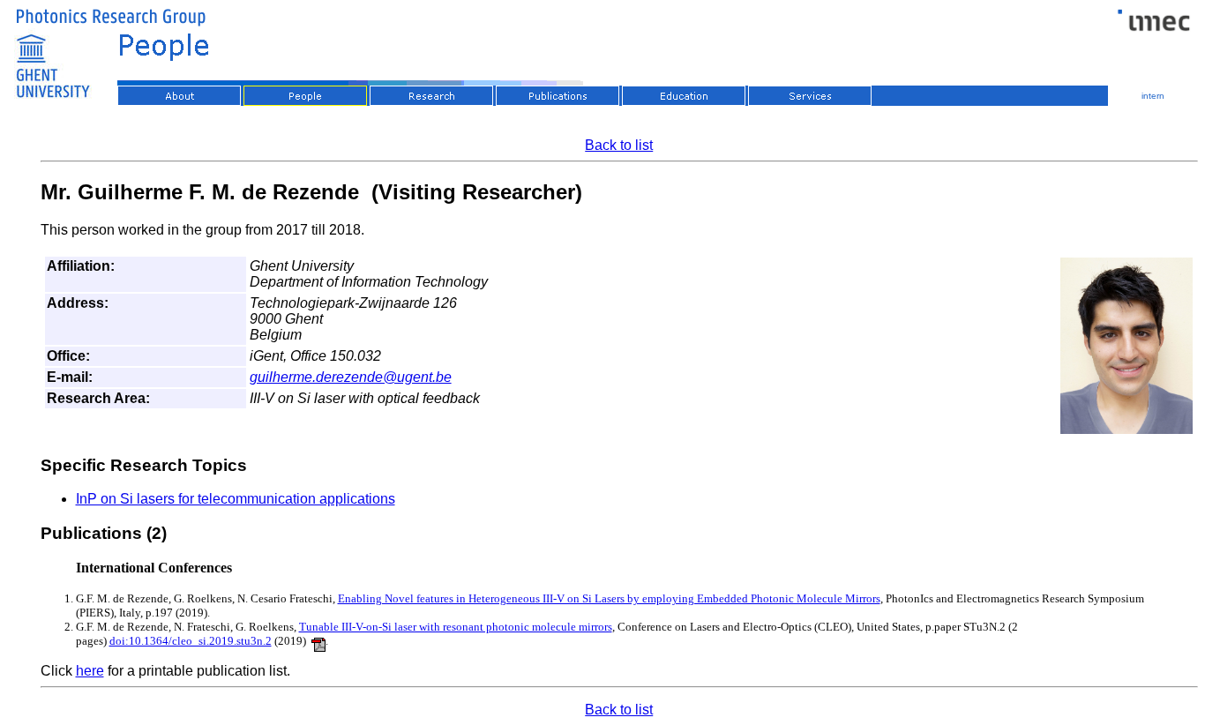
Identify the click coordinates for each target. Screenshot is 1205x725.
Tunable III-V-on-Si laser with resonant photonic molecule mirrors (455, 626)
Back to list (619, 145)
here (90, 670)
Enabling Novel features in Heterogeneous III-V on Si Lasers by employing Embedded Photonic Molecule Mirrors (609, 598)
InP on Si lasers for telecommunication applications (235, 498)
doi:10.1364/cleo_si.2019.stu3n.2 (190, 640)
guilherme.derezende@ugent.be (351, 377)
